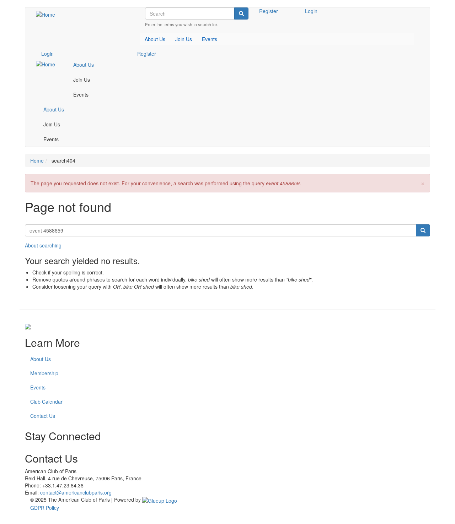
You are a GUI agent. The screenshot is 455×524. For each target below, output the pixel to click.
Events (38, 387)
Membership (44, 373)
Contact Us (42, 415)
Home (37, 160)
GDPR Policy (44, 507)
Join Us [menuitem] (183, 39)
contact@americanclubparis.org (76, 492)
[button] (423, 182)
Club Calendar (46, 401)
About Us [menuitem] (155, 39)
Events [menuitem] (209, 39)
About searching (43, 245)
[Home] (48, 14)
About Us (40, 358)
